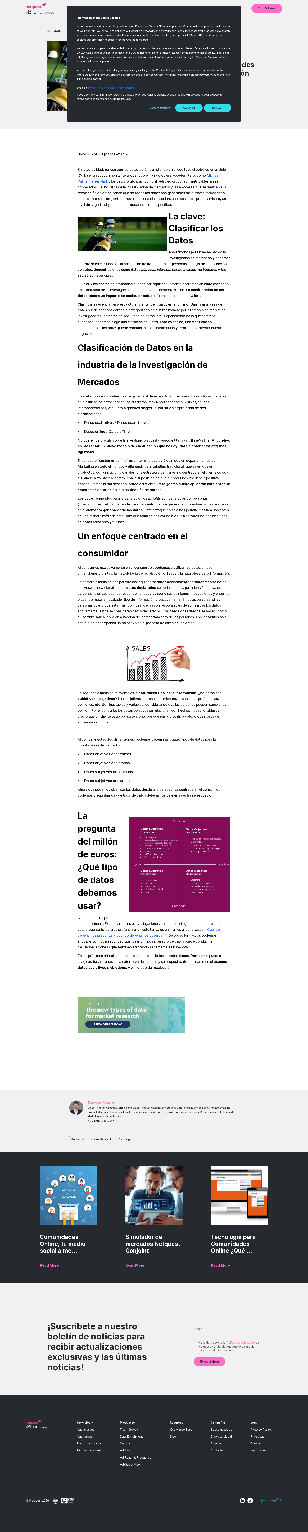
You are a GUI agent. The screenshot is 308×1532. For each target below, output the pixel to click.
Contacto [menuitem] (217, 1450)
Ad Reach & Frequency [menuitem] (135, 1457)
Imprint (130, 87)
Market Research (101, 1139)
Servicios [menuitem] (83, 1422)
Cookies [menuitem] (255, 1443)
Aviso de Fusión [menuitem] (261, 1429)
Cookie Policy (115, 87)
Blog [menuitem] (173, 1436)
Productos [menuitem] (127, 1422)
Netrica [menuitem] (125, 1443)
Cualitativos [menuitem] (84, 1436)
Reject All (217, 107)
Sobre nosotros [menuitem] (221, 1429)
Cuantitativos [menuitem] (85, 1429)
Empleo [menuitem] (216, 1443)
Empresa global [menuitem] (221, 1436)
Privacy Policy (96, 87)
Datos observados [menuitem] (89, 1443)
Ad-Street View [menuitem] (130, 1464)
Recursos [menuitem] (176, 1422)
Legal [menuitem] (254, 1422)
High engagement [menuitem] (89, 1450)
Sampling (124, 1139)
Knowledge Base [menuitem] (181, 1429)
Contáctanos (267, 8)
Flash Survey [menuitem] (129, 1429)
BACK (57, 30)
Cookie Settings (160, 107)
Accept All (189, 107)
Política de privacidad (240, 1342)
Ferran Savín (101, 1102)
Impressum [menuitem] (258, 1450)
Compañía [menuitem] (218, 1422)
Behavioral (77, 1139)
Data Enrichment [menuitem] (131, 1436)
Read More (49, 1265)
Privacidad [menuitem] (257, 1436)
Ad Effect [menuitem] (126, 1450)
